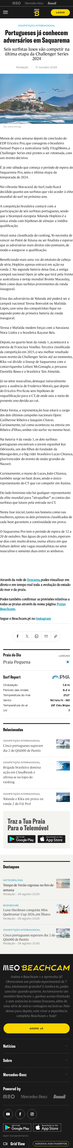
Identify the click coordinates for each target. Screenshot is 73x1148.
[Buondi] (52, 3)
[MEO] (16, 3)
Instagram (43, 618)
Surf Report (12, 677)
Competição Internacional (21, 740)
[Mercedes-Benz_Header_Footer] (34, 3)
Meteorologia (13, 880)
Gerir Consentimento (15, 1135)
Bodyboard (11, 905)
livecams (33, 580)
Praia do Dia (12, 655)
